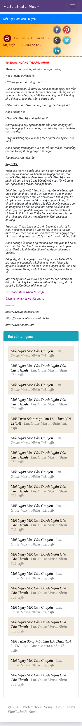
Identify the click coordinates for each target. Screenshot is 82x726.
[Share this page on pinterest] (66, 29)
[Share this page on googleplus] (57, 40)
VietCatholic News (21, 6)
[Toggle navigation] (72, 6)
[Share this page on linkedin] (57, 50)
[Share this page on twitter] (66, 40)
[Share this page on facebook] (57, 29)
